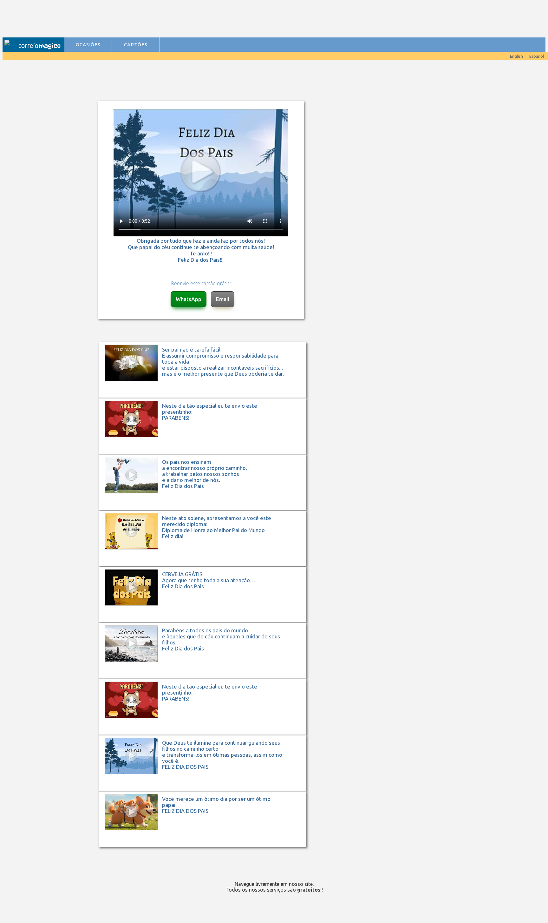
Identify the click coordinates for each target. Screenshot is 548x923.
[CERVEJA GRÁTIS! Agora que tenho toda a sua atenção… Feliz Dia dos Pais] (205, 622)
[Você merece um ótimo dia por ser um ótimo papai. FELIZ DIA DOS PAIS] (205, 846)
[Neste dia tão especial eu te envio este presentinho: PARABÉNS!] (205, 453)
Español (536, 56)
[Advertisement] (193, 19)
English (516, 56)
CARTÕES (135, 44)
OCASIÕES (88, 44)
